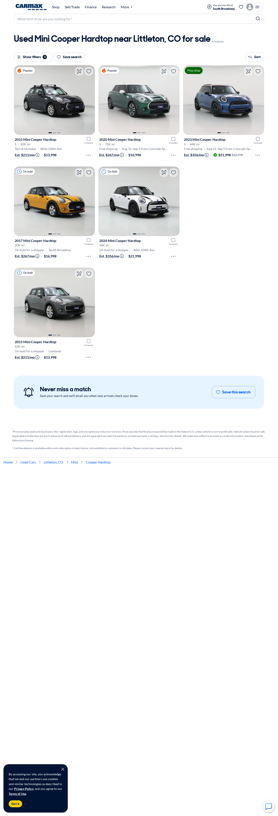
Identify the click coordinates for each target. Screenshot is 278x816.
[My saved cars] (241, 7)
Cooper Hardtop (98, 462)
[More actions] (88, 155)
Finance (91, 7)
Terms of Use (17, 794)
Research (109, 7)
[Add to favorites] (88, 71)
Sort (257, 57)
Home (8, 462)
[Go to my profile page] (253, 7)
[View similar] (79, 71)
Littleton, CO (53, 462)
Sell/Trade (72, 7)
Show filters (34, 57)
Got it (15, 804)
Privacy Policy (23, 789)
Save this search (236, 392)
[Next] (89, 100)
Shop (56, 7)
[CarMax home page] (31, 7)
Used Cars (28, 462)
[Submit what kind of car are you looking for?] (258, 19)
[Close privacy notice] (63, 769)
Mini (74, 462)
